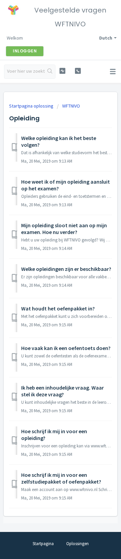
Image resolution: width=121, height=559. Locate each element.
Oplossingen (77, 543)
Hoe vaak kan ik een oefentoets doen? (66, 348)
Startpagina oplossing (31, 106)
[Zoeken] (50, 71)
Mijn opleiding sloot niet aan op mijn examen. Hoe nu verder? (64, 228)
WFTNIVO (71, 106)
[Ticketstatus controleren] (62, 70)
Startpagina (43, 543)
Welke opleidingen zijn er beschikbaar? (66, 268)
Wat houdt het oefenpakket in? (58, 308)
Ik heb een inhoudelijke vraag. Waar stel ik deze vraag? (62, 391)
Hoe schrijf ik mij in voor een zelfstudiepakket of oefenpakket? (61, 478)
